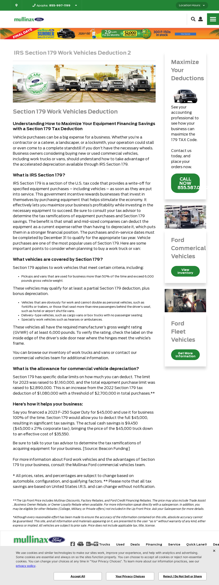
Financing (154, 544)
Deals (135, 544)
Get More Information (185, 355)
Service (174, 544)
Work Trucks (100, 544)
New (80, 544)
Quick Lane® (196, 544)
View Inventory (185, 271)
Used (120, 544)
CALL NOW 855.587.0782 (189, 183)
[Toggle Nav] (213, 19)
